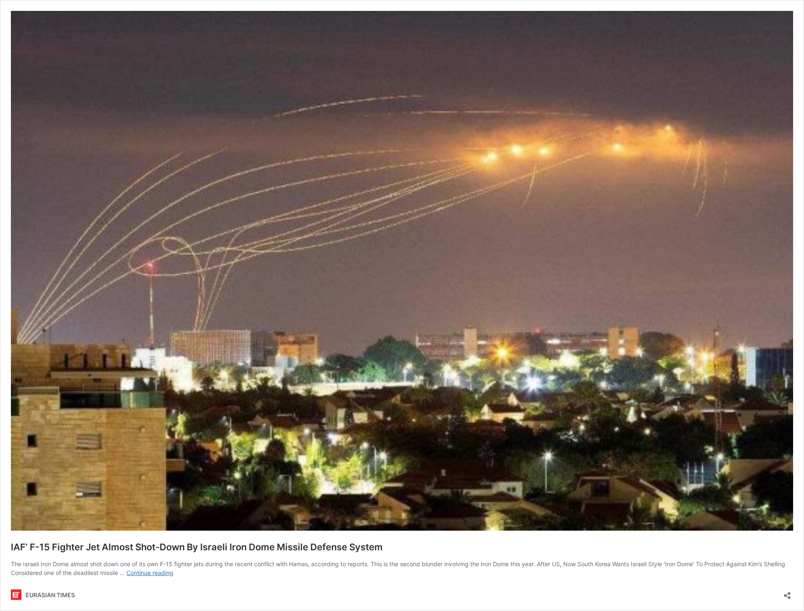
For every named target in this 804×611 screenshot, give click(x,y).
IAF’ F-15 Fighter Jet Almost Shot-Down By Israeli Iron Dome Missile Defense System (197, 547)
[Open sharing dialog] (787, 592)
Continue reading (149, 572)
